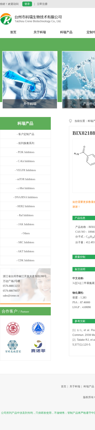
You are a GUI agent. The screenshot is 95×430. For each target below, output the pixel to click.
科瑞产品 (66, 32)
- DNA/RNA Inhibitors (25, 197)
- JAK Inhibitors (25, 224)
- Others (25, 233)
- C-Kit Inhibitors (25, 161)
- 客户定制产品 (25, 134)
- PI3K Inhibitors (25, 152)
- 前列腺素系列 (25, 143)
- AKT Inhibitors (25, 251)
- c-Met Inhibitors (25, 188)
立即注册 (42, 3)
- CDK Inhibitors (25, 260)
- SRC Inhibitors (25, 242)
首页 (13, 32)
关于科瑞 (40, 32)
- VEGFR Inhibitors (25, 170)
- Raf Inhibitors (25, 215)
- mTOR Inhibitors (25, 179)
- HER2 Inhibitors (25, 206)
